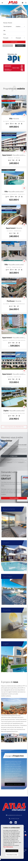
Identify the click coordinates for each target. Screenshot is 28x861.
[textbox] (14, 23)
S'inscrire (14, 456)
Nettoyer (7, 45)
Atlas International (12, 2)
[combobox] (14, 23)
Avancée (20, 45)
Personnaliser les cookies (12, 854)
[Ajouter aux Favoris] (24, 115)
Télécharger (13, 498)
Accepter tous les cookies (12, 850)
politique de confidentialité (20, 449)
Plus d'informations (8, 847)
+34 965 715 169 (14, 818)
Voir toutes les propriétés (14, 426)
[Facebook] (11, 823)
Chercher (14, 42)
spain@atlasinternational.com (14, 815)
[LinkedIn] (16, 823)
